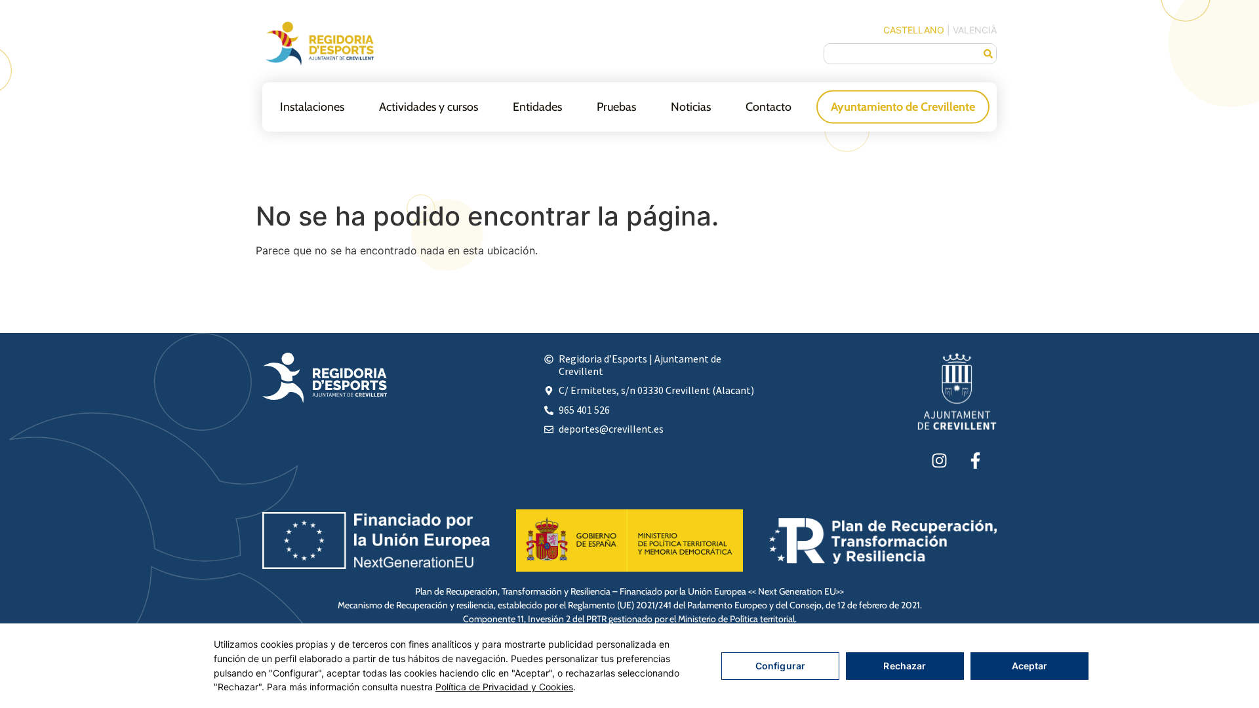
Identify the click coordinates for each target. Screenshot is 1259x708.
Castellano (913, 29)
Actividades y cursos (428, 106)
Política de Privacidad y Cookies (504, 686)
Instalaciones (312, 106)
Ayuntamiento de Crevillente (903, 106)
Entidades (537, 106)
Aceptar (1030, 665)
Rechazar (904, 665)
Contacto (768, 106)
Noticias (691, 106)
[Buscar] (988, 54)
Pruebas (616, 106)
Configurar (780, 665)
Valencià (975, 29)
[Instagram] (939, 460)
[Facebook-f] (975, 460)
